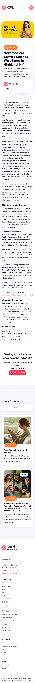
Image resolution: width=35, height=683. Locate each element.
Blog (3, 592)
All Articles (17, 408)
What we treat (6, 586)
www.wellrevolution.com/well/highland (17, 295)
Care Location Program (9, 646)
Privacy (4, 668)
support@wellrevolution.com (11, 573)
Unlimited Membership (9, 614)
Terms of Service (7, 665)
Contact (4, 652)
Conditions (5, 599)
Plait (2, 682)
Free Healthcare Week (9, 621)
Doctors (4, 624)
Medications (5, 602)
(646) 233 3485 (12, 568)
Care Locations (6, 618)
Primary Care (5, 627)
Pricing (3, 589)
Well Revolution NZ (19, 680)
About (3, 643)
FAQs (3, 583)
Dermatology (5, 630)
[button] (31, 7)
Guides (3, 595)
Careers (4, 649)
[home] (8, 7)
